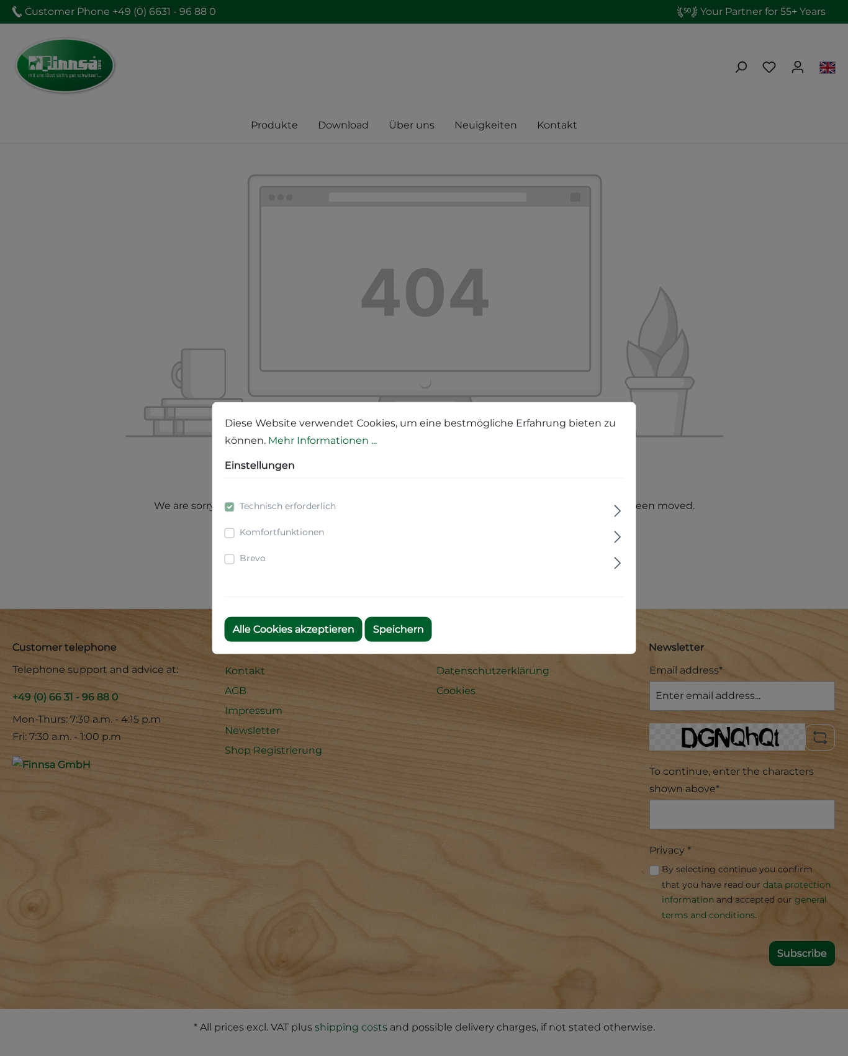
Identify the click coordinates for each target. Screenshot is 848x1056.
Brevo (253, 558)
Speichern (398, 629)
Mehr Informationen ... (322, 440)
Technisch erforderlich (288, 506)
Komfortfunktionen (282, 532)
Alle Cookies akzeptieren (293, 629)
